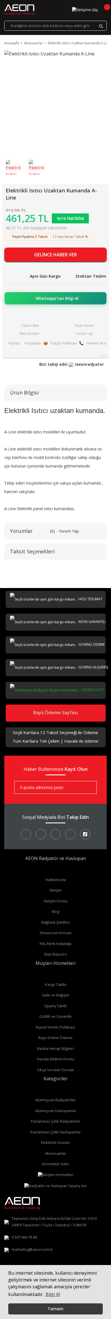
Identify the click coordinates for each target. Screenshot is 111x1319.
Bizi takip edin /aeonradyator (71, 364)
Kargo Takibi (55, 984)
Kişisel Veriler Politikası (55, 1027)
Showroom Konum (55, 932)
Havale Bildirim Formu (55, 1059)
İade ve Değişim (55, 995)
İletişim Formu (55, 900)
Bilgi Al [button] (53, 1294)
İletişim (55, 890)
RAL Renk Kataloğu (56, 943)
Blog (55, 911)
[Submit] (88, 787)
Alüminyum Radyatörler (55, 1099)
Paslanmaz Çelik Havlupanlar (55, 1132)
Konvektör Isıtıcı (55, 1163)
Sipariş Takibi (55, 1005)
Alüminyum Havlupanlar (55, 1110)
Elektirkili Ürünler (55, 1142)
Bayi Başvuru (55, 954)
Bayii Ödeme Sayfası (55, 712)
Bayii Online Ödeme (55, 1037)
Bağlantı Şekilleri (56, 922)
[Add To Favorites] (28, 325)
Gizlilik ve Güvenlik (55, 1016)
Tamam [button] (55, 1308)
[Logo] (19, 9)
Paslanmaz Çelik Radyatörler (56, 1121)
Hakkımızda (56, 879)
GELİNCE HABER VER (55, 255)
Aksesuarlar (55, 1153)
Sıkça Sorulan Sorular (55, 1069)
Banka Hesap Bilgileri (55, 1048)
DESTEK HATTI (92, 689)
